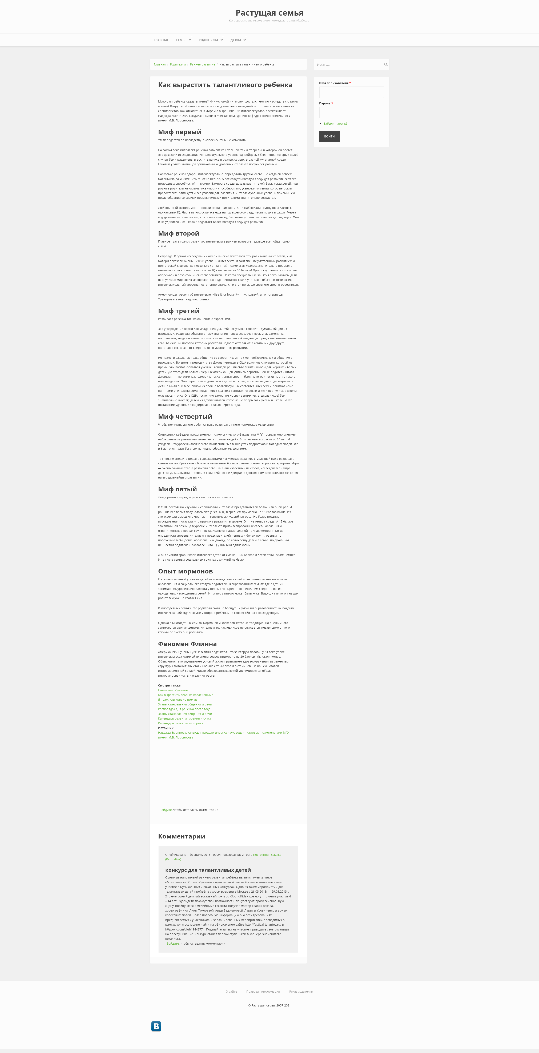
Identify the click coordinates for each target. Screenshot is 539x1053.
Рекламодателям (301, 991)
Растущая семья (270, 12)
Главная (161, 40)
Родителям (206, 39)
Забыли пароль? (335, 123)
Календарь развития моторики (180, 723)
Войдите (166, 810)
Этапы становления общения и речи (185, 704)
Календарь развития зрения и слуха (184, 718)
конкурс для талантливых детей (208, 869)
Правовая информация (263, 991)
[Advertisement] (228, 769)
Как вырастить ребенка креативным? (185, 695)
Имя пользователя (335, 83)
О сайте (231, 991)
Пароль (326, 103)
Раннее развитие (202, 64)
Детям (233, 39)
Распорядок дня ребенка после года (184, 709)
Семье (179, 39)
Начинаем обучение (173, 690)
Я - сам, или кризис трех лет (178, 699)
